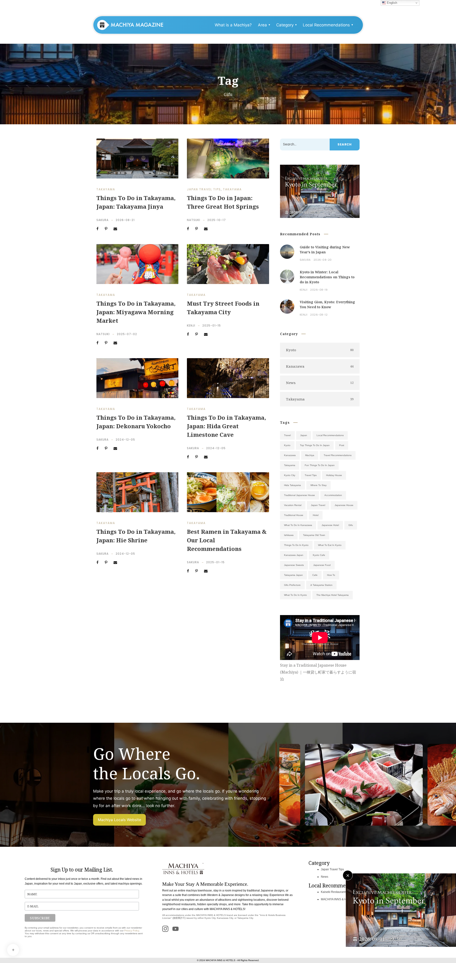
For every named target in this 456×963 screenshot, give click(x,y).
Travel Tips (311, 475)
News (324, 876)
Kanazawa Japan (293, 555)
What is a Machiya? (233, 25)
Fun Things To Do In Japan (320, 465)
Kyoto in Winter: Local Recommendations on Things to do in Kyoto (327, 277)
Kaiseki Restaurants (334, 892)
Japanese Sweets (294, 565)
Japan (303, 435)
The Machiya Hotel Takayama (332, 595)
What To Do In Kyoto (295, 595)
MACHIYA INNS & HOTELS (338, 899)
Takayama (105, 189)
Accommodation (333, 495)
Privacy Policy (131, 930)
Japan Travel (318, 505)
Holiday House (334, 475)
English (391, 3)
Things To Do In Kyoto (296, 545)
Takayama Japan (293, 575)
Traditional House (293, 515)
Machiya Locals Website (119, 819)
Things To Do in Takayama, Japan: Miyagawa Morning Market (136, 311)
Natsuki (193, 220)
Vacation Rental (292, 505)
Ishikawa (289, 535)
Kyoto (287, 445)
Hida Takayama (292, 485)
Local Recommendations (330, 435)
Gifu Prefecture (292, 585)
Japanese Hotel (330, 525)
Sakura (102, 220)
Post (341, 445)
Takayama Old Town (314, 535)
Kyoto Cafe (319, 555)
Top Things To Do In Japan (315, 445)
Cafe (315, 575)
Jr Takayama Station (321, 585)
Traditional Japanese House (299, 495)
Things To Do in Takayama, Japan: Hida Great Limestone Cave (226, 426)
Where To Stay (318, 485)
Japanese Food (322, 565)
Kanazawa (290, 455)
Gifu (350, 525)
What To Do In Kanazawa (298, 525)
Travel (287, 435)
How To (331, 575)
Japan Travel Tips (204, 189)
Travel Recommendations (338, 455)
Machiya (309, 455)
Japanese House (344, 505)
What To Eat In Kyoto (330, 545)
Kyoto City (289, 475)
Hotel (315, 515)
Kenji (191, 325)
